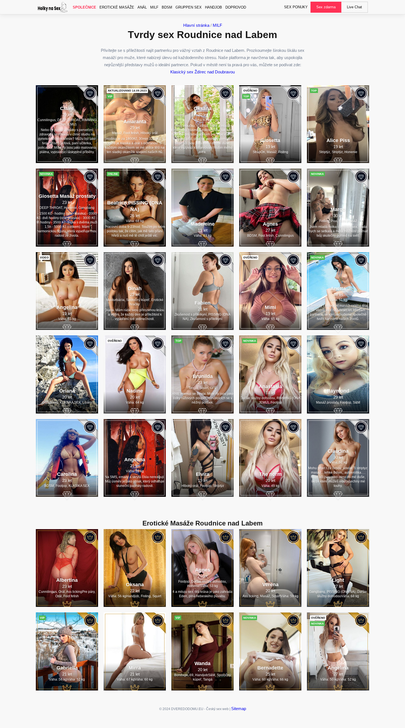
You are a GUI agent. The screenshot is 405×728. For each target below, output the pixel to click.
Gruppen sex (188, 7)
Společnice (84, 7)
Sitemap (238, 708)
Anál (142, 7)
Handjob (213, 7)
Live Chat (354, 7)
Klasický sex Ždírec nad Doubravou (202, 72)
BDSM (167, 7)
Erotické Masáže (116, 7)
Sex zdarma (326, 7)
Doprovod (235, 7)
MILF (154, 7)
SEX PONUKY (296, 7)
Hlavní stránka (196, 25)
